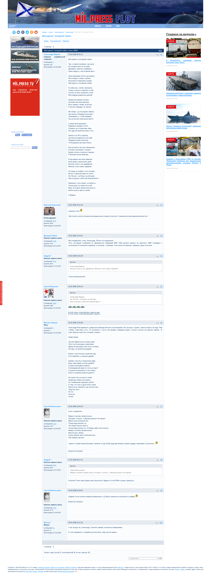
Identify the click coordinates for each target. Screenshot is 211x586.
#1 (161, 54)
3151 (54, 221)
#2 (161, 205)
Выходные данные (31, 571)
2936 (54, 303)
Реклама (40, 571)
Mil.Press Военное (44, 567)
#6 (161, 323)
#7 (161, 406)
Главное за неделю (180, 34)
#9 (161, 490)
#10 (161, 522)
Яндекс (177, 569)
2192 (54, 241)
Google (182, 569)
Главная (44, 32)
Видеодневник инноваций (1, 293)
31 (54, 528)
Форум (51, 32)
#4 (161, 256)
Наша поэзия (69, 32)
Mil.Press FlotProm (71, 567)
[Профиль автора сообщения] (49, 215)
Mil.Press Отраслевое (57, 567)
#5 (161, 287)
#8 (161, 460)
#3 (161, 236)
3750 (54, 261)
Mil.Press (121, 567)
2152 (54, 424)
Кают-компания (59, 32)
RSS (160, 51)
